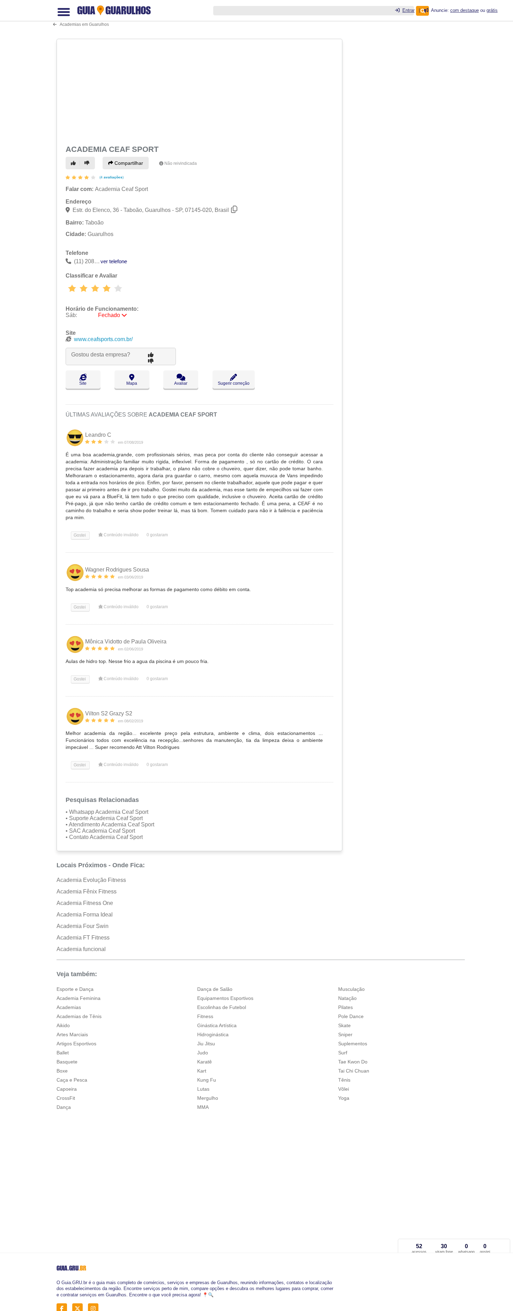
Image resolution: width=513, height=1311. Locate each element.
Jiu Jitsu (206, 1043)
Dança (64, 1107)
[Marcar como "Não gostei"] (87, 163)
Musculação (351, 989)
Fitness (205, 1016)
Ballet (63, 1052)
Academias (69, 1007)
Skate (344, 1025)
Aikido (63, 1025)
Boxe (62, 1071)
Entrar (408, 10)
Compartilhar (128, 163)
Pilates (345, 1007)
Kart (201, 1071)
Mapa (131, 383)
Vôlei (343, 1089)
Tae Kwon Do (352, 1062)
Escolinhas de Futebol (221, 1007)
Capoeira (67, 1089)
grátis (492, 10)
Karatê (204, 1062)
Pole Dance (351, 1016)
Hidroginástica (213, 1034)
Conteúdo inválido (121, 534)
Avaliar (180, 383)
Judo (202, 1052)
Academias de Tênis (79, 1016)
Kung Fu (206, 1080)
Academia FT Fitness (83, 938)
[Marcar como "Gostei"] (74, 163)
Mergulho (207, 1098)
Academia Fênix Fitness (87, 891)
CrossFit (66, 1098)
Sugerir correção (234, 383)
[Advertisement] (200, 91)
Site (83, 383)
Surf (342, 1052)
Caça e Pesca (72, 1080)
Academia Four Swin (83, 926)
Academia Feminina (79, 998)
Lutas (203, 1089)
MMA (203, 1107)
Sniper (345, 1034)
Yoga (343, 1098)
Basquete (67, 1062)
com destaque (464, 10)
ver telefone (114, 261)
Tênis (344, 1080)
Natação (347, 998)
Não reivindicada (180, 163)
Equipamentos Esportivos (225, 998)
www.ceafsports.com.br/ (103, 339)
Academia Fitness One (85, 903)
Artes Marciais (72, 1034)
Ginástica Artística (217, 1025)
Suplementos (352, 1043)
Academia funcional (81, 949)
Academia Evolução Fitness (91, 880)
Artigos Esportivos (76, 1043)
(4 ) (111, 177)
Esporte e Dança (75, 989)
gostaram (157, 534)
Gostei (79, 535)
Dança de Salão (214, 989)
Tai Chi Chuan (353, 1071)
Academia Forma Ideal (85, 915)
